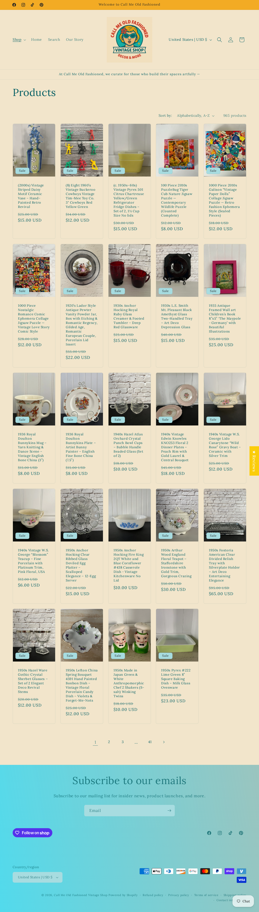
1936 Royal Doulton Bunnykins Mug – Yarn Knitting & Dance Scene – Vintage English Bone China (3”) (32, 447)
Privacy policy (178, 895)
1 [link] (95, 742)
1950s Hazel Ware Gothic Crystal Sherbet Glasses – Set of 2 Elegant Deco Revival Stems (33, 681)
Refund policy (153, 895)
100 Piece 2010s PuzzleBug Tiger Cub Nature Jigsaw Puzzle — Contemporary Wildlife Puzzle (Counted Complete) (176, 200)
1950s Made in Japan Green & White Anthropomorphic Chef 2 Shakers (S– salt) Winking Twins (129, 683)
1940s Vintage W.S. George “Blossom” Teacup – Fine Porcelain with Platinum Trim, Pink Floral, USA (33, 561)
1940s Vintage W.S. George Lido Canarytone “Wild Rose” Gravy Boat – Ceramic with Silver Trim (225, 445)
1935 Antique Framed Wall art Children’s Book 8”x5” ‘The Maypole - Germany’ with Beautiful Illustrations (225, 318)
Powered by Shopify (123, 895)
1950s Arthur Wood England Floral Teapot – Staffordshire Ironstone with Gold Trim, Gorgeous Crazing (176, 563)
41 (150, 742)
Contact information (231, 900)
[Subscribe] (169, 811)
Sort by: (165, 115)
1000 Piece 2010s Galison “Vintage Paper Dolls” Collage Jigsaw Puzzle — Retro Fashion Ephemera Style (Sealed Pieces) (224, 200)
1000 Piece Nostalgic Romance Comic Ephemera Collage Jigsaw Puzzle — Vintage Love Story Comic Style (34, 318)
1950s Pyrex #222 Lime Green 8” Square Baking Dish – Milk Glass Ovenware (176, 679)
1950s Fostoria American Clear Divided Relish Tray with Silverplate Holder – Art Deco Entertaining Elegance (224, 565)
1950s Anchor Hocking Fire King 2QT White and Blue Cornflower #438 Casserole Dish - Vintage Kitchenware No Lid (129, 565)
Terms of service (206, 895)
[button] (19, 39)
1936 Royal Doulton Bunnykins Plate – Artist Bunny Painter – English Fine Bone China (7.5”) (81, 447)
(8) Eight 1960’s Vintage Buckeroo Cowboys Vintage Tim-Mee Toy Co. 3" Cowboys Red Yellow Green (81, 196)
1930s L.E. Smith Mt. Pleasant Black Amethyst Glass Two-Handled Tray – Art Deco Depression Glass (177, 316)
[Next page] (163, 742)
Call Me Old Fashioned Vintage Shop (80, 895)
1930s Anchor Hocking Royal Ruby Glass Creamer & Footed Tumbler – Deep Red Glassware (129, 316)
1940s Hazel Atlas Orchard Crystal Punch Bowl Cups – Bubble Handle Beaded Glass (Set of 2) (128, 445)
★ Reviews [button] (254, 460)
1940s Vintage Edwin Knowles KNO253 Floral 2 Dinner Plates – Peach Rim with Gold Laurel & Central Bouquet (175, 447)
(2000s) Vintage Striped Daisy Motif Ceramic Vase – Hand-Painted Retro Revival (31, 196)
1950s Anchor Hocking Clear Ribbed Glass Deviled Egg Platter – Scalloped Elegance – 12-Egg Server (81, 565)
